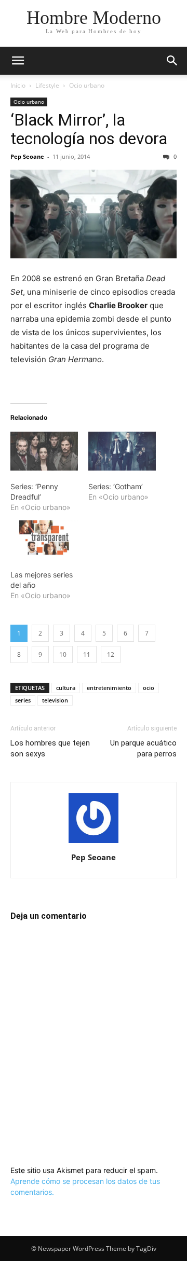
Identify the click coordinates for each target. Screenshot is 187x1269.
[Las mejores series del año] (44, 539)
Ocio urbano (86, 85)
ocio (148, 688)
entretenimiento (109, 688)
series (23, 700)
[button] (17, 61)
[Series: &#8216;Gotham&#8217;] (122, 451)
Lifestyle (47, 85)
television (55, 700)
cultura (65, 688)
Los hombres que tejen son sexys (50, 748)
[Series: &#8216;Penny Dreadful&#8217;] (44, 451)
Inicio (17, 85)
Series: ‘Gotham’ (115, 486)
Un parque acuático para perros (143, 748)
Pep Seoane (27, 156)
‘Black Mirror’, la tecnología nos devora (88, 129)
